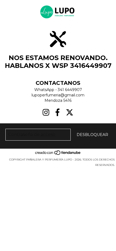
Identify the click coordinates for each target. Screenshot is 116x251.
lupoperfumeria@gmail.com (58, 95)
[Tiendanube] (58, 154)
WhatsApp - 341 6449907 (58, 89)
